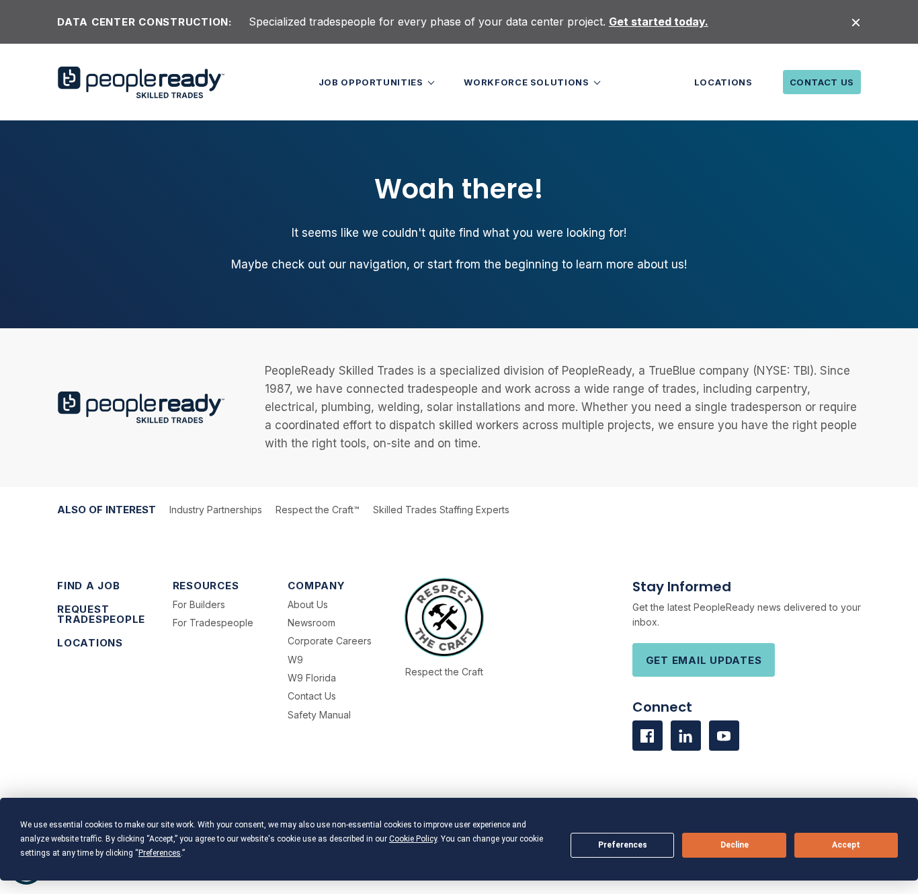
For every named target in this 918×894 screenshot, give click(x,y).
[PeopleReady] (141, 82)
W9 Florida (312, 677)
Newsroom (311, 622)
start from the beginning (492, 264)
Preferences (622, 845)
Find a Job (88, 586)
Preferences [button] (159, 853)
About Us (308, 604)
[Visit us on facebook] (647, 735)
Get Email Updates (704, 660)
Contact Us (822, 82)
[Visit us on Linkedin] (686, 735)
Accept (846, 845)
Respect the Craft (444, 671)
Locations (723, 82)
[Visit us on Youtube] (724, 735)
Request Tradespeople (101, 614)
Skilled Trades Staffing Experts (441, 509)
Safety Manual (319, 714)
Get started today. (658, 21)
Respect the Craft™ (318, 509)
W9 (295, 659)
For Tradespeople (213, 622)
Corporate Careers (330, 640)
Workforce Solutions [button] (527, 82)
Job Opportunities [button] (372, 82)
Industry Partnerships (215, 509)
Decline (734, 845)
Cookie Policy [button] (413, 839)
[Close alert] (856, 22)
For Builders (199, 604)
